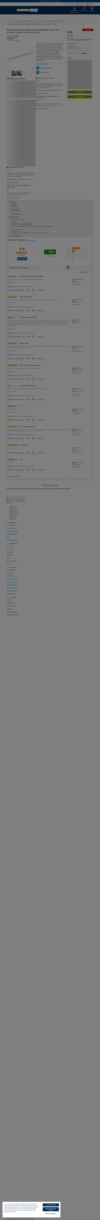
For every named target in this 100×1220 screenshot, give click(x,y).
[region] (31, 1209)
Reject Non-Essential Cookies (51, 1209)
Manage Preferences (50, 1213)
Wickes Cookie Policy (22, 1211)
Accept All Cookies (51, 1204)
